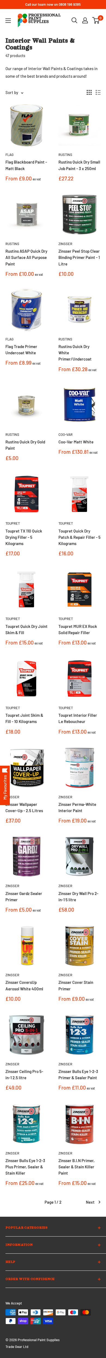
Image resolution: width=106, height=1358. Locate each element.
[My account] (85, 20)
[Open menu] (8, 20)
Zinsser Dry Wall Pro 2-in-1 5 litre (78, 896)
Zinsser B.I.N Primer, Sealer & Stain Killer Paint (76, 1167)
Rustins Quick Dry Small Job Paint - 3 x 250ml (79, 165)
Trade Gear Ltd (16, 1346)
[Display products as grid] (89, 92)
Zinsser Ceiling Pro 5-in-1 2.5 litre (24, 1074)
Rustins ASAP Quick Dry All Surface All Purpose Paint (26, 257)
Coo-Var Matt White (75, 441)
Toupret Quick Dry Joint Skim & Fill (26, 629)
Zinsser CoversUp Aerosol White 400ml (24, 985)
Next (90, 1202)
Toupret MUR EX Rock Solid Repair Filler (77, 629)
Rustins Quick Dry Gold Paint (25, 444)
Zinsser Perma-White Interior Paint (77, 807)
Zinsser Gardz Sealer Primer (23, 896)
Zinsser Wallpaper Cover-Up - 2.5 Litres (24, 807)
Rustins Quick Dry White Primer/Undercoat (75, 353)
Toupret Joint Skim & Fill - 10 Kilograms (24, 718)
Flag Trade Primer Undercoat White (21, 349)
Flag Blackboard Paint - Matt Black (26, 165)
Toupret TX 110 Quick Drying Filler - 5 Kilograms (23, 537)
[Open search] (74, 20)
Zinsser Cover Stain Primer (75, 985)
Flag (9, 154)
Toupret (12, 523)
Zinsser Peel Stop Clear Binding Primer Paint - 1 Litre (79, 257)
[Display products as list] (98, 92)
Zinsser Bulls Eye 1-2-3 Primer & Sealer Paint (78, 1074)
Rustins (65, 154)
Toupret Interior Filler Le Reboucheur (77, 718)
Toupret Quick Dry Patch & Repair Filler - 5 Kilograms (79, 537)
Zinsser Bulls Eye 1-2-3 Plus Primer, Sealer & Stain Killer (25, 1167)
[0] (96, 20)
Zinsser (65, 244)
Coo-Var (65, 434)
